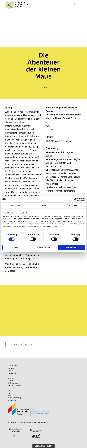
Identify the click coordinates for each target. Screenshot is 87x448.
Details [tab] (43, 205)
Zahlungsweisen (13, 383)
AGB (9, 395)
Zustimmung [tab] (15, 205)
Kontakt (10, 380)
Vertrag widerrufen (43, 446)
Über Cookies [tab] (72, 205)
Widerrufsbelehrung (14, 398)
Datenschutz (12, 400)
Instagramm (12, 373)
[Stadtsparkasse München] (39, 430)
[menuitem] (74, 5)
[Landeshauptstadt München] (18, 430)
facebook (11, 368)
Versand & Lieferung (14, 385)
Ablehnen (15, 248)
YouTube (11, 371)
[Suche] (74, 5)
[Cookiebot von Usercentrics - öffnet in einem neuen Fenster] (75, 199)
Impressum (11, 393)
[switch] (33, 239)
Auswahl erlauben (43, 248)
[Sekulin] (39, 436)
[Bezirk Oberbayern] (18, 436)
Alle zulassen (71, 248)
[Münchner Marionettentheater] (16, 5)
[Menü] (79, 5)
